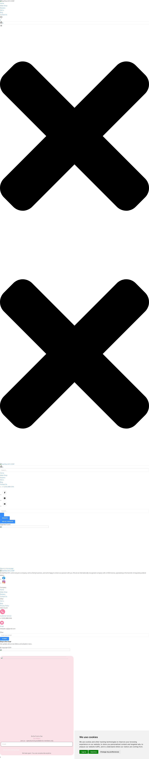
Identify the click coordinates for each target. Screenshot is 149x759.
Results (5, 518)
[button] (74, 134)
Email (2, 626)
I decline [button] (93, 752)
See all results (7, 521)
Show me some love (11, 750)
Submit (4, 638)
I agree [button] (83, 752)
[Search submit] (2, 514)
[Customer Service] (2, 613)
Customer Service (5, 616)
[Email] (2, 624)
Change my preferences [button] (109, 752)
